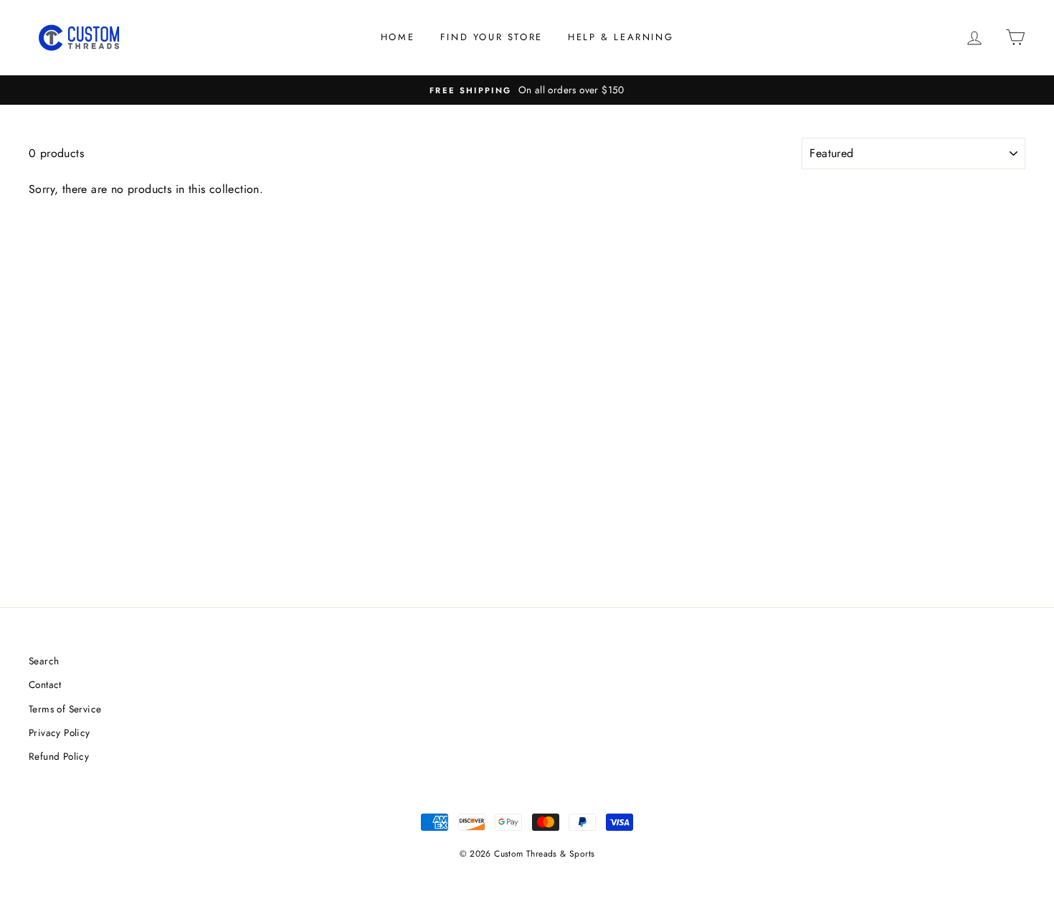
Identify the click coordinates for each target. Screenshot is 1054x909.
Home (397, 37)
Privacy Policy (59, 732)
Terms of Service (65, 709)
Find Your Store (491, 37)
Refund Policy (59, 756)
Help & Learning (620, 37)
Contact (45, 684)
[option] (527, 90)
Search (44, 661)
